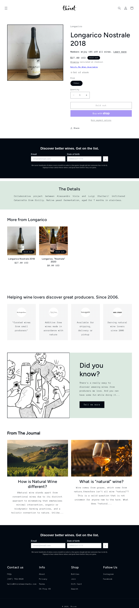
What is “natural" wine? (101, 481)
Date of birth (73, 154)
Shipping (74, 62)
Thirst (74, 606)
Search (74, 589)
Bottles (75, 574)
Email (34, 154)
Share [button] (77, 128)
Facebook (108, 579)
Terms (42, 584)
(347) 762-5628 (15, 579)
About (42, 574)
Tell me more (92, 405)
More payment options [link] (101, 120)
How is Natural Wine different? (37, 484)
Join (73, 579)
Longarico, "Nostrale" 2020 (53, 260)
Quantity (75, 89)
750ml (78, 84)
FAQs (9, 574)
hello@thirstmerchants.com (22, 584)
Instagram (108, 574)
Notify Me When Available (84, 67)
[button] (6, 8)
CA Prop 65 (45, 589)
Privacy (43, 579)
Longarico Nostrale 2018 (21, 259)
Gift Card (76, 584)
